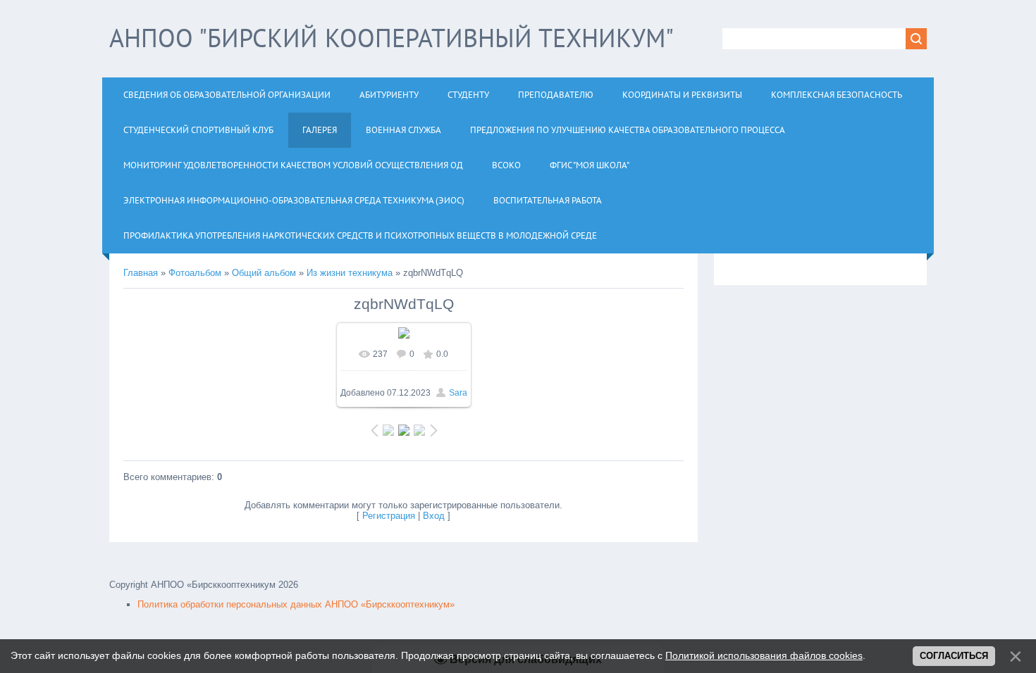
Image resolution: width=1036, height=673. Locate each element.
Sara (458, 393)
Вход (434, 515)
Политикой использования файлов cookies (764, 655)
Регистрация (388, 515)
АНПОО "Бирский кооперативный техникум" (391, 37)
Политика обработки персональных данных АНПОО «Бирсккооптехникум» (296, 604)
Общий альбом (264, 273)
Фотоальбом (194, 273)
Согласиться (954, 655)
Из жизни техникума (350, 273)
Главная (140, 273)
